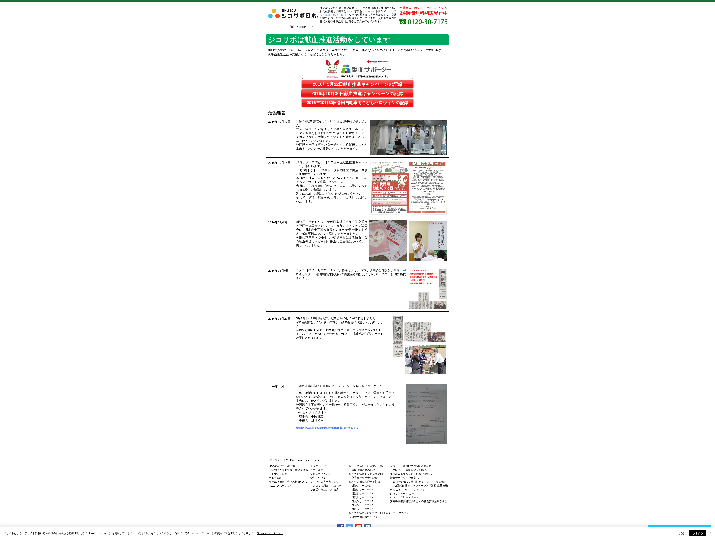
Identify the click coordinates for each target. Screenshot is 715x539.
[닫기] (710, 533)
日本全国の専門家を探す (324, 482)
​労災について (318, 478)
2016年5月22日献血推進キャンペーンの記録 (419, 482)
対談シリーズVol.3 (362, 493)
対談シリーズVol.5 (361, 501)
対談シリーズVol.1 (362, 485)
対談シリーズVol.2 (362, 489)
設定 (681, 533)
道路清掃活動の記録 (362, 470)
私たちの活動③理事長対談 (364, 482)
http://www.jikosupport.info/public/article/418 (327, 427)
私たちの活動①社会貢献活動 (366, 466)
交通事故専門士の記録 (363, 478)
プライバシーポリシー (270, 533)
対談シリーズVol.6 (361, 505)
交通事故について (320, 474)
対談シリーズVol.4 (362, 497)
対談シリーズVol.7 (361, 509)
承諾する (697, 533)
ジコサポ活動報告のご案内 (364, 517)
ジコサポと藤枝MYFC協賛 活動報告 (410, 466)
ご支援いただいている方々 (325, 489)
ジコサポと (316, 470)
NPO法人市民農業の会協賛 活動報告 (411, 474)
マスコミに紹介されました (325, 485)
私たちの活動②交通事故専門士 (367, 474)
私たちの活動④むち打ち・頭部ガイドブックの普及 (379, 513)
